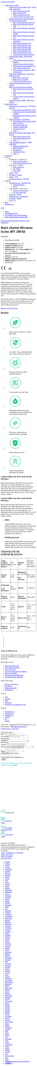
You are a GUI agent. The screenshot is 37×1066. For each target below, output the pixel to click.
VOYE (3, 759)
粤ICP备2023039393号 (19, 726)
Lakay (7, 211)
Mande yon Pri (5, 308)
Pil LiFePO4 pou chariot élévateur (16, 215)
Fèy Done (14, 308)
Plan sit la (15, 729)
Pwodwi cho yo (6, 729)
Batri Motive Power (11, 213)
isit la (15, 765)
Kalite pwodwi (5, 747)
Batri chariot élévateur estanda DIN (16, 217)
